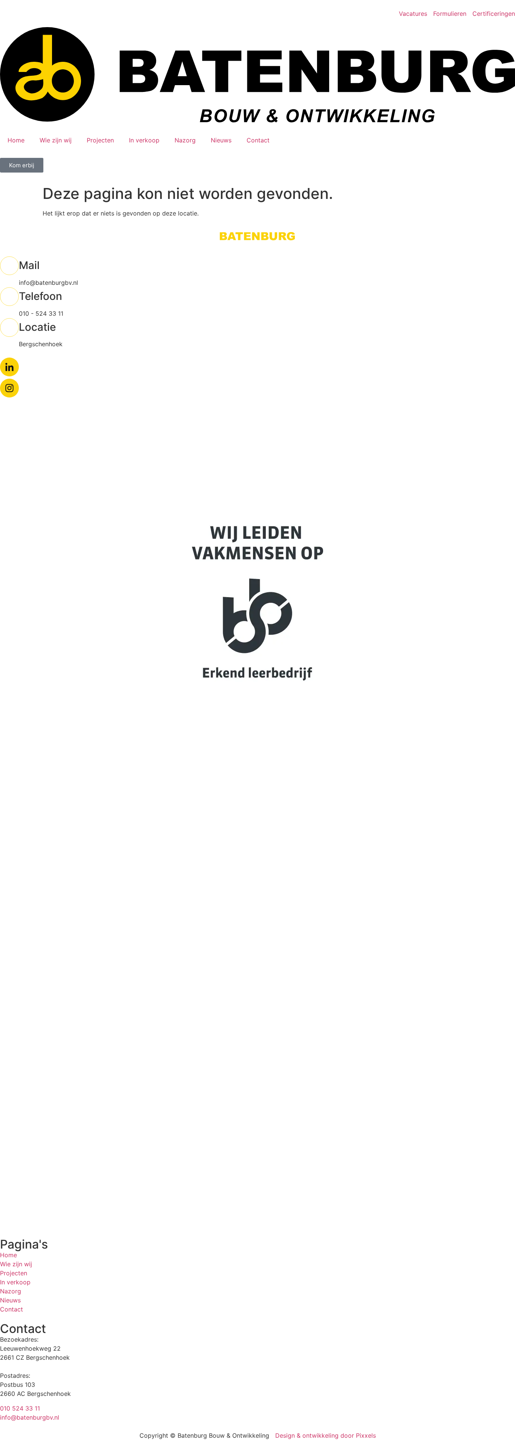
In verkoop (144, 140)
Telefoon (40, 296)
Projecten (100, 140)
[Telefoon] (9, 296)
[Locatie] (9, 327)
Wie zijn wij (56, 140)
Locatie (37, 327)
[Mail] (9, 265)
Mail (29, 265)
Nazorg (185, 140)
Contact (258, 140)
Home (16, 140)
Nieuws (221, 140)
